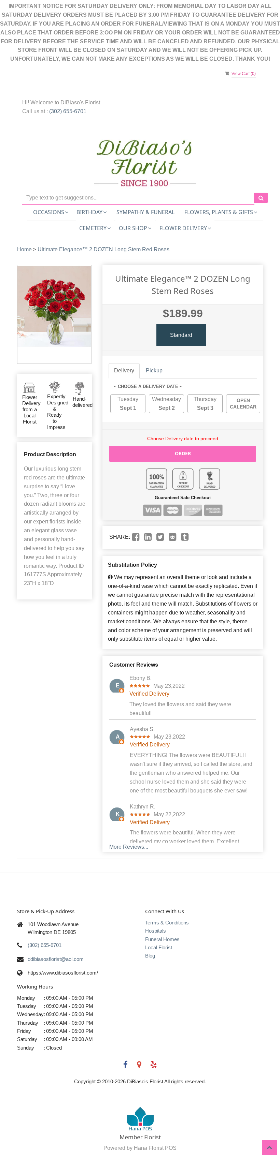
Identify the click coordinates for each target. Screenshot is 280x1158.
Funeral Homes (162, 939)
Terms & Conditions (167, 922)
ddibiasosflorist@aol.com (56, 959)
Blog (150, 956)
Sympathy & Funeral (145, 212)
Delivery (124, 370)
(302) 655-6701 (67, 111)
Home (24, 249)
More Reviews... (128, 847)
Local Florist (158, 947)
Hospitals (155, 931)
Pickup (154, 370)
